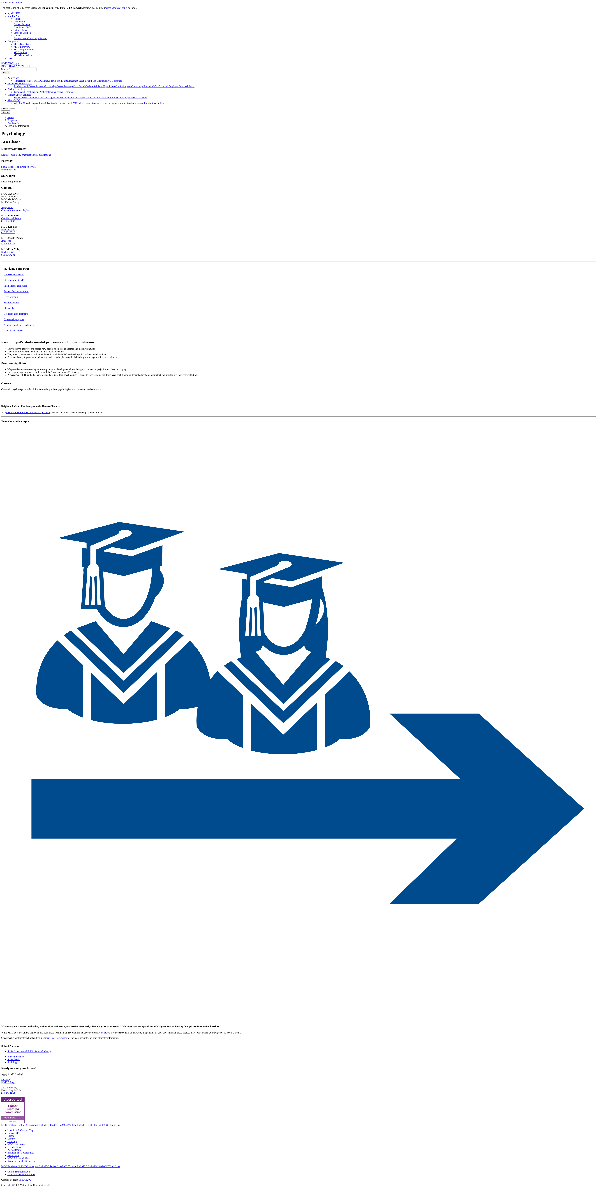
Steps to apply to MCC (15, 280)
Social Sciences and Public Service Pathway (29, 1051)
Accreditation (14, 1150)
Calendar (11, 1136)
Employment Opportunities (20, 1152)
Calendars (142, 97)
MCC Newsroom (16, 1144)
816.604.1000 (8, 1093)
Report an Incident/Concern (21, 1161)
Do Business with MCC (67, 103)
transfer (104, 1032)
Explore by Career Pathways (59, 86)
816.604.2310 (8, 232)
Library (190, 86)
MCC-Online (20, 52)
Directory (12, 1141)
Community (19, 21)
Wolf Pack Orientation (97, 80)
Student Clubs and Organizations (46, 97)
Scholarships (49, 92)
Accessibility (13, 1155)
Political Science (15, 1056)
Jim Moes (6, 240)
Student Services (22, 97)
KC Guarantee (115, 80)
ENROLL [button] (25, 66)
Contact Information (15, 210)
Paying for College (16, 89)
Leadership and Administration (40, 103)
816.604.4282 (8, 254)
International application (15, 285)
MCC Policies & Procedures (21, 1174)
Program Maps (8, 169)
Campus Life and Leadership (76, 97)
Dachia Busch (8, 252)
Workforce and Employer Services (170, 86)
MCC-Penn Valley (23, 55)
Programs (12, 120)
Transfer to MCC (33, 80)
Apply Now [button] (7, 207)
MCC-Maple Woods (24, 49)
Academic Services (100, 97)
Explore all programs (14, 319)
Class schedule (11, 297)
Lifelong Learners (22, 32)
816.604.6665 (8, 221)
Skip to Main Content (11, 2)
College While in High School (100, 86)
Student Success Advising (16, 291)
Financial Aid (36, 92)
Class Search (79, 86)
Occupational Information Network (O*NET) (28, 412)
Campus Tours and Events (55, 80)
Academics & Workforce (19, 83)
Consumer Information (18, 1171)
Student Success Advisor (55, 1038)
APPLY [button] (16, 66)
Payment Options (64, 92)
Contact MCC (14, 1133)
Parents (17, 35)
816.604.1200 (24, 1179)
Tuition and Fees (22, 92)
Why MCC (19, 103)
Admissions (13, 78)
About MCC (13, 100)
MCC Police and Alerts (18, 1158)
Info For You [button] (13, 16)
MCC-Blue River (22, 44)
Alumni (17, 18)
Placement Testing (77, 80)
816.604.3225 (8, 243)
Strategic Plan (157, 103)
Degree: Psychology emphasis (16, 154)
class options (112, 8)
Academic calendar (13, 330)
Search (4, 69)
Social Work (13, 1059)
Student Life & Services (19, 94)
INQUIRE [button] (6, 66)
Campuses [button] (12, 41)
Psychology (13, 123)
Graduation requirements (16, 313)
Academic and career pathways (19, 325)
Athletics (133, 97)
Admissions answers (14, 274)
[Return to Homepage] (8, 1082)
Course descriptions (41, 154)
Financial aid (10, 308)
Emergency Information (119, 103)
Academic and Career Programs (29, 86)
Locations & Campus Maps (20, 1130)
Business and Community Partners (30, 38)
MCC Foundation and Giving (93, 103)
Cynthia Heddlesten (11, 218)
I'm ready (5, 1079)
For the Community (119, 97)
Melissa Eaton (8, 229)
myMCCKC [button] (13, 13)
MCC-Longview (22, 46)
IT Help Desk (14, 1147)
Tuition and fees (11, 302)
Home (10, 117)
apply (125, 8)
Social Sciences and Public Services (18, 166)
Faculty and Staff (22, 27)
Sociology (12, 1062)
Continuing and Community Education (134, 86)
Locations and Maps (141, 103)
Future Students (21, 30)
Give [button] (9, 58)
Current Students (22, 24)
